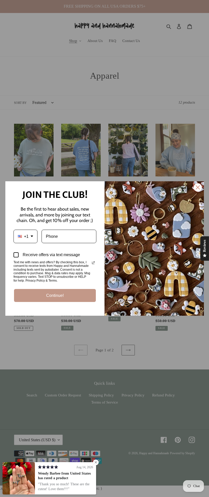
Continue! (55, 295)
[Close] (198, 187)
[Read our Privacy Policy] (93, 263)
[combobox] (25, 236)
